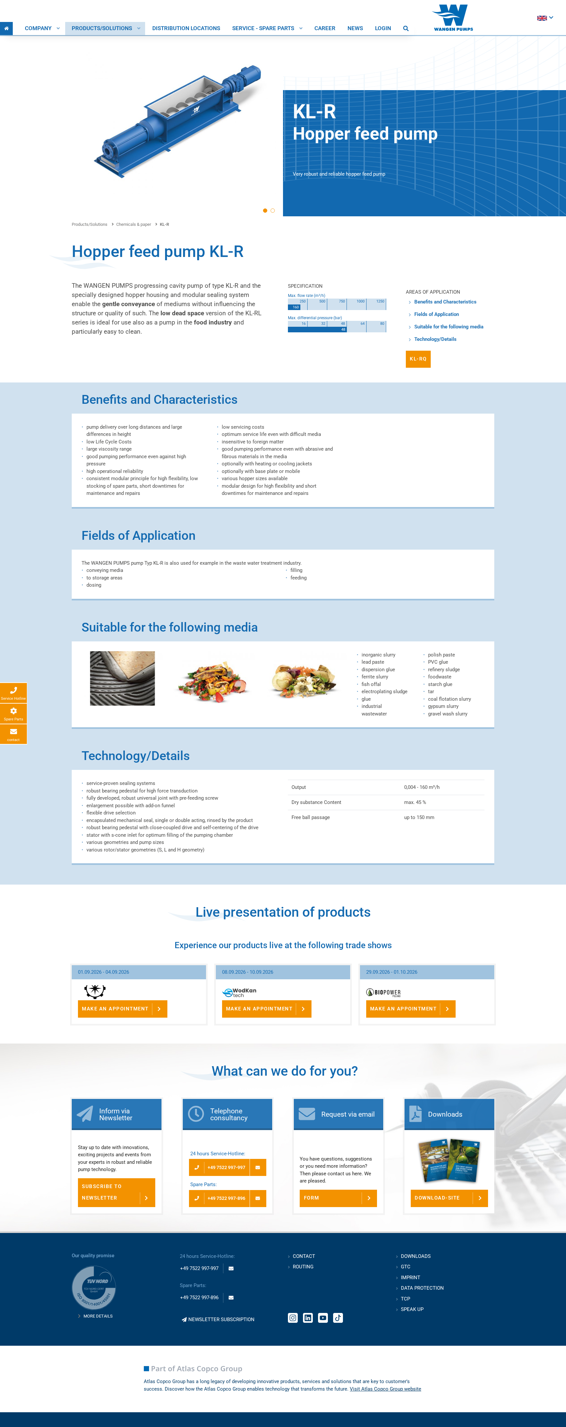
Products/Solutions (102, 28)
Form (311, 1198)
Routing (303, 1267)
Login (383, 28)
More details (98, 1316)
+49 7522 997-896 (226, 1198)
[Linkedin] (308, 1317)
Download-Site (437, 1198)
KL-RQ (418, 359)
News (355, 28)
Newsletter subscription (221, 1319)
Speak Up (412, 1309)
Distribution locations (186, 28)
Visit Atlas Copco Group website (385, 1389)
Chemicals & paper (133, 224)
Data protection (422, 1288)
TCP (405, 1299)
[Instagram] (293, 1317)
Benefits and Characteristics (445, 302)
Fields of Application (436, 314)
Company (38, 28)
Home (6, 28)
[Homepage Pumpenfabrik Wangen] (452, 18)
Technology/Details (435, 339)
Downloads (416, 1256)
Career (324, 28)
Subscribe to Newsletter (102, 1192)
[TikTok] (338, 1317)
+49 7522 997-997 (226, 1167)
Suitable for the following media (448, 327)
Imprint (410, 1277)
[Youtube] (323, 1317)
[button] (265, 210)
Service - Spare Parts (263, 28)
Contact (304, 1256)
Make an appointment (115, 1009)
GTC (405, 1267)
